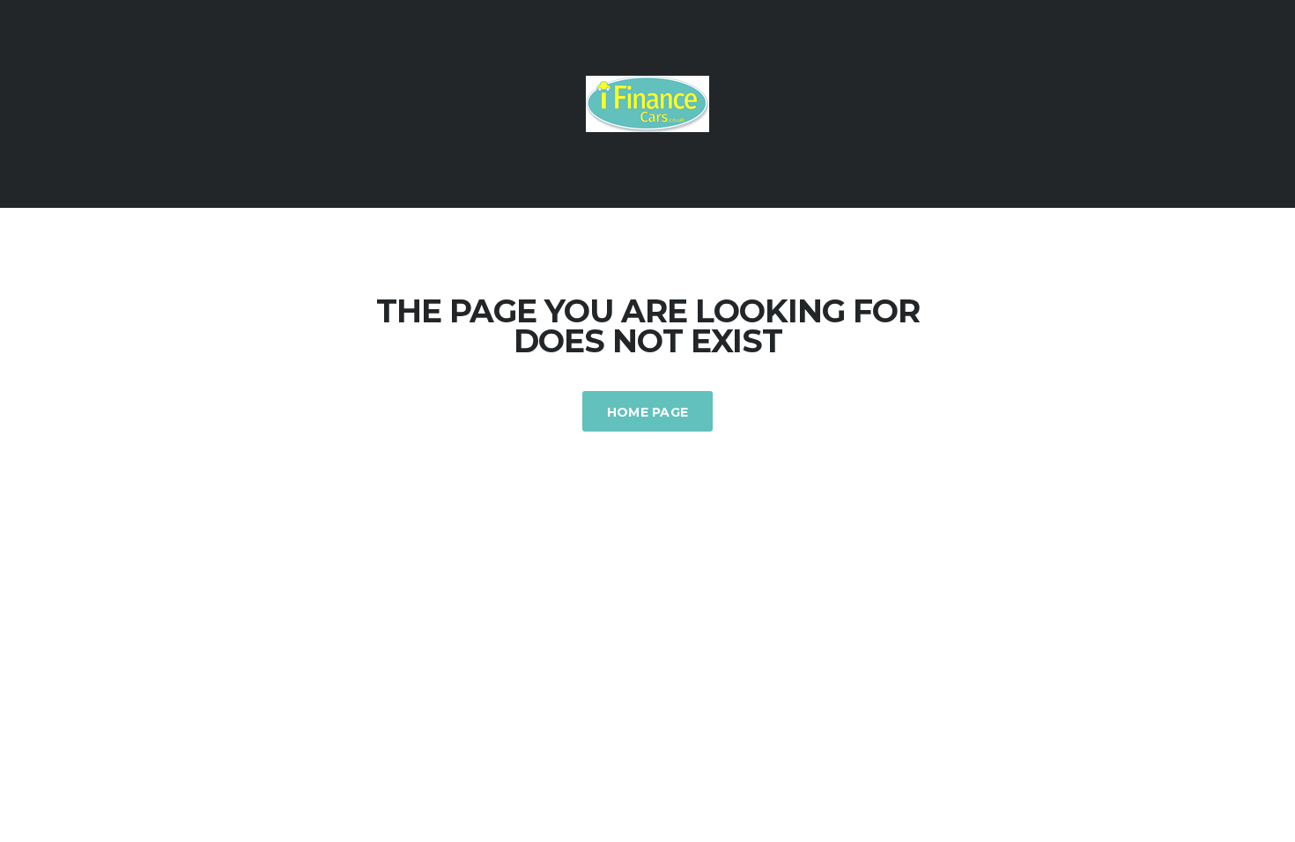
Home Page (648, 412)
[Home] (647, 102)
